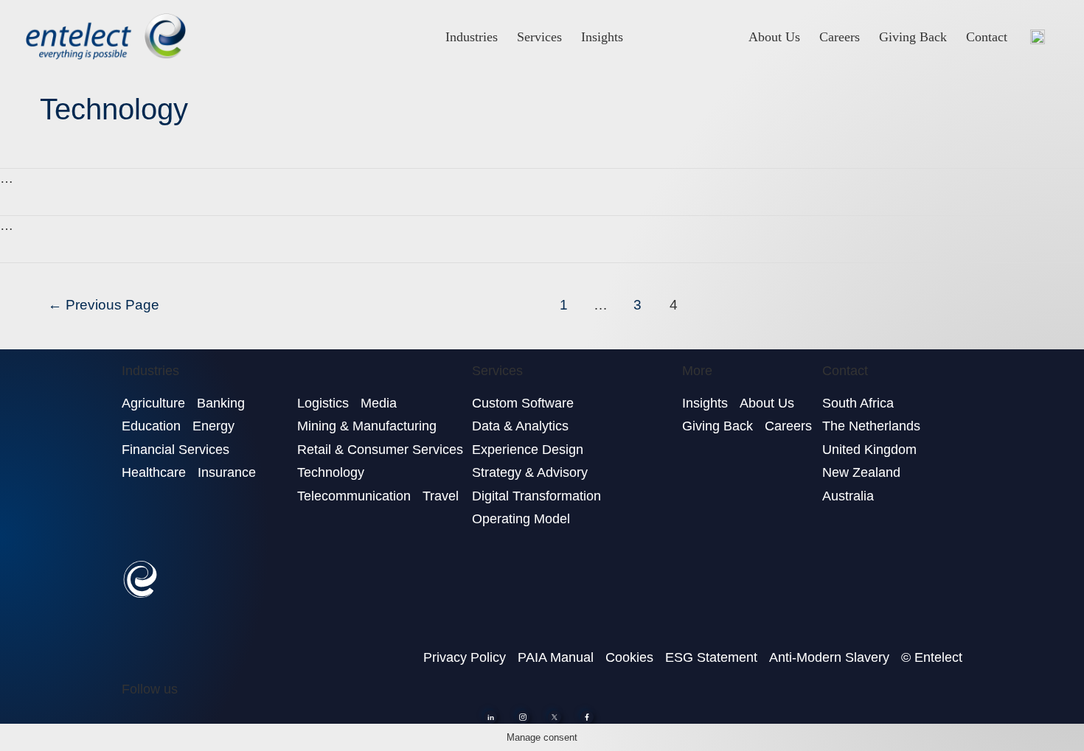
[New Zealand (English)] (1037, 36)
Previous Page (103, 304)
